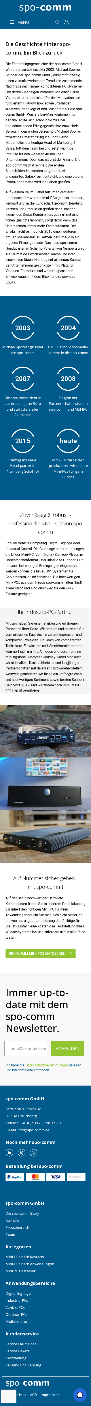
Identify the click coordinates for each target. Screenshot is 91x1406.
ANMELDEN (68, 1048)
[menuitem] (45, 1213)
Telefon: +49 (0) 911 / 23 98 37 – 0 (33, 1123)
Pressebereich (17, 1227)
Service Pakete (18, 1351)
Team (10, 1234)
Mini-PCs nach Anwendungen (30, 1264)
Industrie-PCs (17, 1300)
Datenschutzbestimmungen (46, 1065)
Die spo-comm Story (22, 1213)
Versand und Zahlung (23, 1365)
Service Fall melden (21, 1344)
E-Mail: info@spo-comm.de (27, 1130)
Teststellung (16, 1358)
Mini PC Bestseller (21, 1271)
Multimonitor (17, 1321)
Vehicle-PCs (15, 1307)
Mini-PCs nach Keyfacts (25, 1256)
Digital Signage (18, 1293)
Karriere (12, 1220)
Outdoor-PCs (16, 1314)
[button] (80, 1395)
